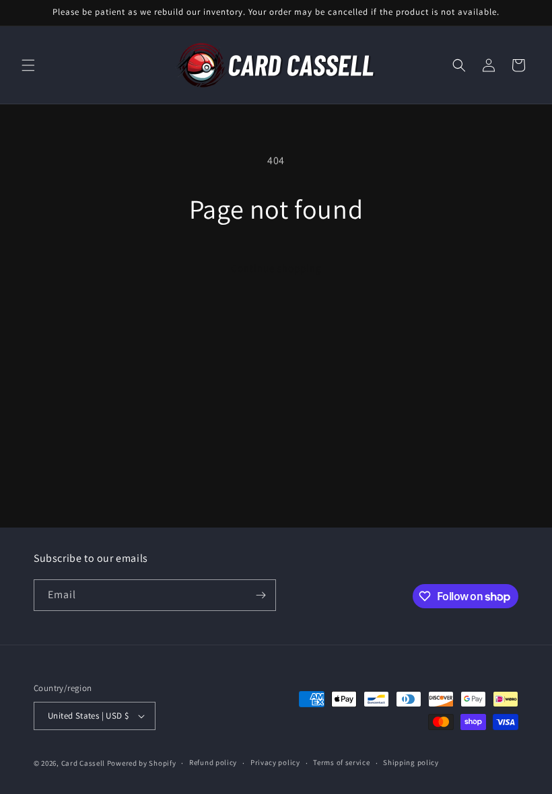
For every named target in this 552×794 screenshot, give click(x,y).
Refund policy (213, 762)
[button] (28, 65)
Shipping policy (411, 762)
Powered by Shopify (141, 763)
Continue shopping (276, 268)
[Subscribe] (260, 595)
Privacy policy (275, 762)
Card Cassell (83, 763)
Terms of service (341, 762)
